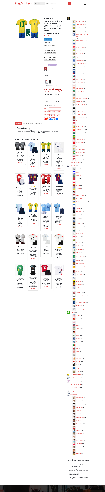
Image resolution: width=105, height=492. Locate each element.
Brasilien (51, 107)
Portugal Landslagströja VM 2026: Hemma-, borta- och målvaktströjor (78, 465)
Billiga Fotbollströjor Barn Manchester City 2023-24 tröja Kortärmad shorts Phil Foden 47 (46, 221)
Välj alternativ (20, 152)
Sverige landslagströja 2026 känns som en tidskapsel (78, 478)
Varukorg (70, 8)
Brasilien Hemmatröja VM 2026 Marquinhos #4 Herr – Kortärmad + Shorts (46, 158)
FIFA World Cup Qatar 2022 (49, 117)
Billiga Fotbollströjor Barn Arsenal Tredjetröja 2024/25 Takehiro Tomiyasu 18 (20, 221)
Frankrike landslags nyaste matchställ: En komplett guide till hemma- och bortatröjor (78, 469)
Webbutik (41, 8)
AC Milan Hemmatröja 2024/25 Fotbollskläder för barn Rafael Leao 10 (46, 281)
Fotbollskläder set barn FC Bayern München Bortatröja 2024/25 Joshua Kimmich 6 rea (33, 282)
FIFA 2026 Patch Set (50, 85)
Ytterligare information (28, 123)
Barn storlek (47, 42)
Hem (36, 8)
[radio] (49, 46)
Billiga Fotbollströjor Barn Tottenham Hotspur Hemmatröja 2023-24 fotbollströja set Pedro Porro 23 (59, 160)
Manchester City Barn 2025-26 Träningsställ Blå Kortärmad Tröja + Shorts (59, 219)
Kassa (47, 8)
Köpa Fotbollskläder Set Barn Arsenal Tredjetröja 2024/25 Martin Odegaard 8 (33, 160)
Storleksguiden (62, 8)
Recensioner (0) (38, 123)
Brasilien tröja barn (48, 112)
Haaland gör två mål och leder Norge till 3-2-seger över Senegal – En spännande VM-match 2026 (78, 461)
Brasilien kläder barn (56, 111)
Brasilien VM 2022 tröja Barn (55, 115)
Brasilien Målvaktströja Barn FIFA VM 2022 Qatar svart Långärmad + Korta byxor (20, 156)
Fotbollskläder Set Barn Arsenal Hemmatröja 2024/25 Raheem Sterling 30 (20, 191)
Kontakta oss (78, 8)
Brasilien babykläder (52, 109)
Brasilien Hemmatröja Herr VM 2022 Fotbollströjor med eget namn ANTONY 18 (33, 218)
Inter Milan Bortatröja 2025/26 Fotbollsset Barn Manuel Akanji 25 (46, 250)
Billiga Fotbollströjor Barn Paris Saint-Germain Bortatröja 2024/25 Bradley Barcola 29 (59, 283)
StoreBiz (64, 490)
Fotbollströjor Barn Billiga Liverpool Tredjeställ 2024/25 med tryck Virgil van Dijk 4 (59, 253)
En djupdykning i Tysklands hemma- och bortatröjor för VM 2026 (77, 474)
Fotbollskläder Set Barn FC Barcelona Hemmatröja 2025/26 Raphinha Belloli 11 (33, 192)
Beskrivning (18, 123)
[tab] (18, 123)
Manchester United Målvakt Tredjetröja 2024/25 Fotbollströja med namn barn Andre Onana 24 (20, 283)
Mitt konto (54, 8)
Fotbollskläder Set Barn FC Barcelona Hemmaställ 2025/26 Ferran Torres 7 (59, 190)
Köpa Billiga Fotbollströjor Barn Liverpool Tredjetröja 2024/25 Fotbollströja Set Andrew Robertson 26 (33, 252)
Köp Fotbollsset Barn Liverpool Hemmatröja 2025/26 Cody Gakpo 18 (46, 189)
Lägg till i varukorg (52, 65)
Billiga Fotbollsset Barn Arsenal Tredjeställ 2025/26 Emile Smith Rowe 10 (20, 250)
